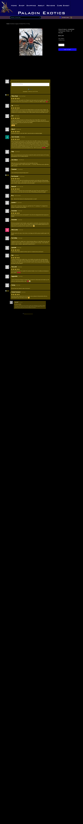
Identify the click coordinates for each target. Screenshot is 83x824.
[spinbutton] (61, 45)
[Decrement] (59, 45)
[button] (71, 17)
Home (7, 23)
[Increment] (63, 45)
